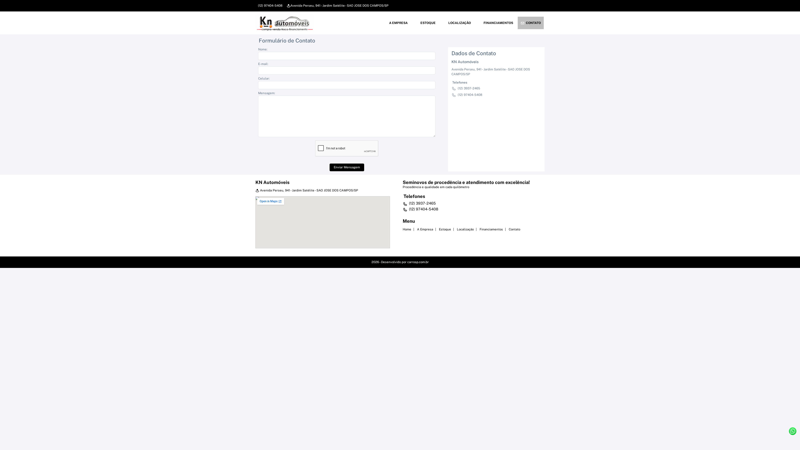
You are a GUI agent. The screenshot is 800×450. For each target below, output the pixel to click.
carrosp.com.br (418, 262)
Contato (533, 23)
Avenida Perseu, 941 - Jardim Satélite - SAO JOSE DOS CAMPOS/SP (339, 5)
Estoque (428, 23)
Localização (459, 23)
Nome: (262, 49)
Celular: (264, 78)
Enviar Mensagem (347, 167)
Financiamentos (498, 23)
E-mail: (263, 64)
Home (407, 229)
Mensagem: (266, 93)
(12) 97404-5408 (269, 5)
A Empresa (398, 23)
